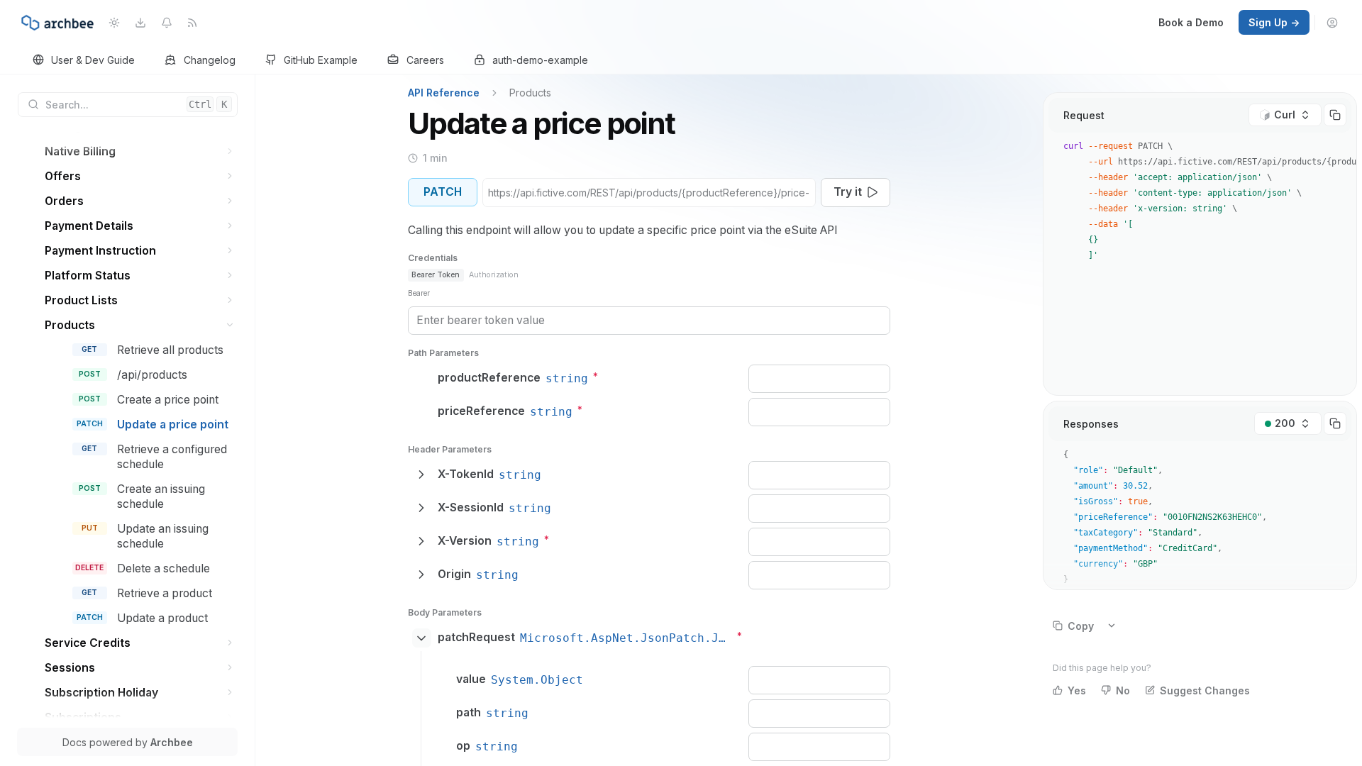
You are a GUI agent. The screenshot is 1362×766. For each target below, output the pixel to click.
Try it (848, 192)
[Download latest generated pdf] (140, 22)
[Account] (1332, 22)
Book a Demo (1191, 22)
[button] (230, 151)
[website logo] (57, 23)
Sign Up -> (1274, 22)
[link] (84, 61)
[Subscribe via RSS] (192, 22)
